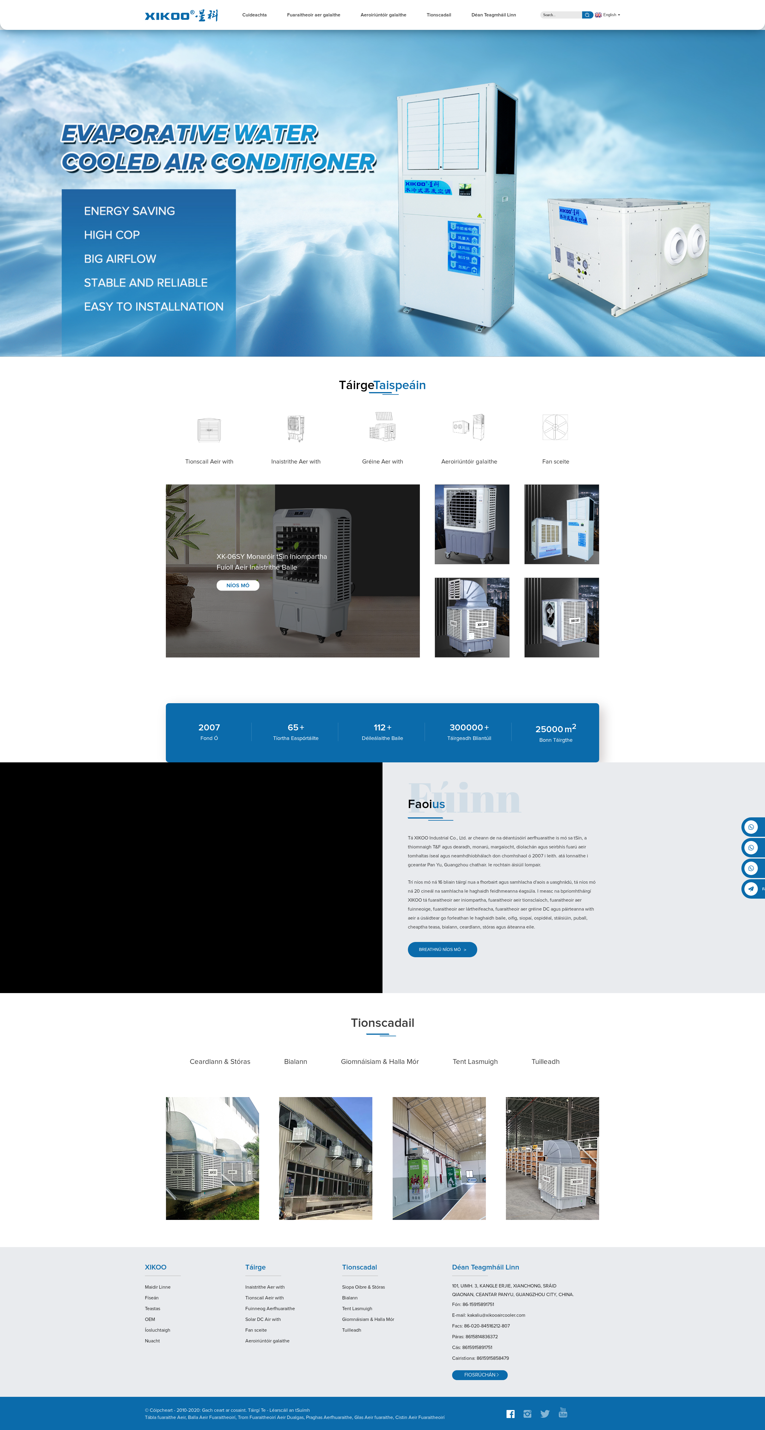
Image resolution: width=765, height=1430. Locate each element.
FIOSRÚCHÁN (479, 1375)
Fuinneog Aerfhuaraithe (270, 1308)
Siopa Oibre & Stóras (363, 1287)
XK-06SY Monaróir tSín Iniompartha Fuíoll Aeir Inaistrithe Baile (272, 562)
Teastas (152, 1308)
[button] (17, 193)
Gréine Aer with (382, 462)
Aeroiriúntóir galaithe (383, 15)
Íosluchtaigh (157, 1330)
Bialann (295, 1061)
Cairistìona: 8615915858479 (480, 1358)
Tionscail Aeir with (209, 462)
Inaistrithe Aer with (296, 462)
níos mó (238, 585)
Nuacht (152, 1341)
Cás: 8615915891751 (472, 1347)
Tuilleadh (546, 1061)
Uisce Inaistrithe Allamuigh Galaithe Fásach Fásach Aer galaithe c (467, 541)
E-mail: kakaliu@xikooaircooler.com (488, 1315)
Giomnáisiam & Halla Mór (380, 1061)
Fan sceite (555, 462)
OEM (150, 1319)
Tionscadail (439, 15)
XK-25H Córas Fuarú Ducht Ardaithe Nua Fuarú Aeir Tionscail (556, 635)
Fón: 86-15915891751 (473, 1304)
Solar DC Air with (263, 1319)
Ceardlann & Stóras (220, 1061)
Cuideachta (254, 15)
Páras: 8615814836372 (475, 1336)
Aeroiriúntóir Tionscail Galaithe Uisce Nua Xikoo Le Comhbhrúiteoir (560, 541)
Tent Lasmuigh (475, 1061)
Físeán (152, 1298)
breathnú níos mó (442, 949)
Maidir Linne (158, 1287)
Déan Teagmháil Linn (494, 15)
